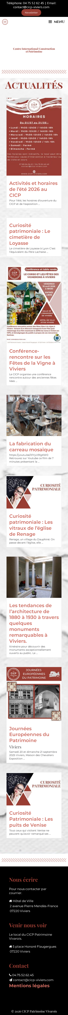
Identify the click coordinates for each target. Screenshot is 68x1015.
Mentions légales (29, 985)
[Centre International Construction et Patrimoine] (5, 22)
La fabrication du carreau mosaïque (31, 447)
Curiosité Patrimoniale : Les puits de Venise (31, 819)
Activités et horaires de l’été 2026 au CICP (33, 189)
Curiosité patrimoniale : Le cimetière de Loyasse (29, 234)
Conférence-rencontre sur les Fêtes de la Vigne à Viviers (32, 360)
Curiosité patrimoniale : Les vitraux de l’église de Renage (31, 525)
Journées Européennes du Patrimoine (29, 734)
